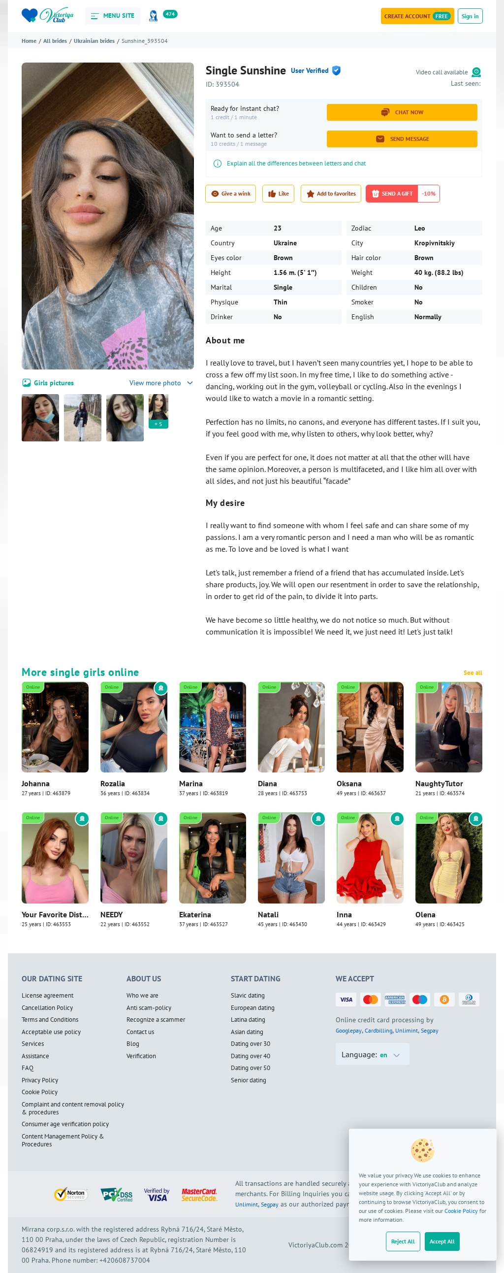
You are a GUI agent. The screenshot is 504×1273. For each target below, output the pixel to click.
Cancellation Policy (47, 1008)
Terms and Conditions (50, 1020)
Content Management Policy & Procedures (63, 1141)
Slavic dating (248, 996)
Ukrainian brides (94, 40)
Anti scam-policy (148, 1008)
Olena (425, 914)
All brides (55, 40)
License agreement (47, 996)
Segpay (430, 1030)
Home (29, 40)
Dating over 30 (250, 1044)
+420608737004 (124, 1260)
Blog (132, 1044)
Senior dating (248, 1080)
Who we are (142, 996)
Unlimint (406, 1030)
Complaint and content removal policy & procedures (73, 1109)
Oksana (349, 783)
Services (33, 1044)
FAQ (27, 1068)
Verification (141, 1056)
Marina (191, 783)
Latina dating (248, 1020)
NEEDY (111, 914)
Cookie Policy (461, 1210)
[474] (155, 16)
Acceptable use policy (51, 1032)
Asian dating (247, 1032)
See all (473, 673)
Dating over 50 (250, 1068)
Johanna (36, 783)
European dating (253, 1008)
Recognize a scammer (155, 1020)
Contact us (140, 1032)
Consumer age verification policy (65, 1124)
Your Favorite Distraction (55, 914)
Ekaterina (195, 914)
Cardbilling (378, 1030)
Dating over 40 (250, 1056)
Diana (267, 783)
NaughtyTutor (439, 783)
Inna (344, 914)
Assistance (35, 1056)
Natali (268, 914)
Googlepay (349, 1030)
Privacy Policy (40, 1080)
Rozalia (112, 783)
